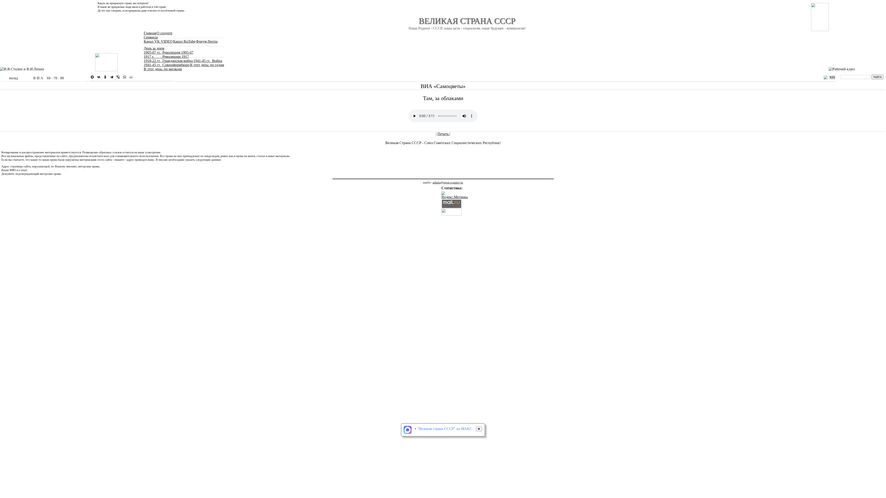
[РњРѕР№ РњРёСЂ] (131, 77)
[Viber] (118, 77)
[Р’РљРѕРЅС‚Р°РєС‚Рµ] (99, 77)
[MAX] (92, 77)
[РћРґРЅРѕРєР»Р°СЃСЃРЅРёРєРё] (105, 77)
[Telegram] (111, 77)
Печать (443, 134)
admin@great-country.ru (448, 182)
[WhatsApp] (124, 77)
